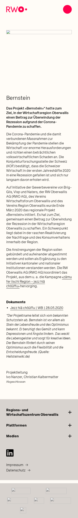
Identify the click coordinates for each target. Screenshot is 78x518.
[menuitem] (39, 465)
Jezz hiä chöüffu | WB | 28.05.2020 (36, 308)
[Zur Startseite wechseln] (16, 9)
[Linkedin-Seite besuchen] (10, 453)
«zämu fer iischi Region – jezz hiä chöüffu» (39, 282)
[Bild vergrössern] (39, 62)
